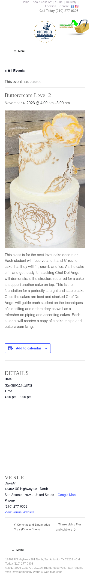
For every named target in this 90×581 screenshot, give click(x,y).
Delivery (71, 2)
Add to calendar (28, 348)
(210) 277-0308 (67, 11)
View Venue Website (19, 512)
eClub (59, 2)
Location (50, 6)
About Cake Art (42, 2)
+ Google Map (65, 494)
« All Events (15, 70)
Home (25, 2)
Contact (64, 6)
